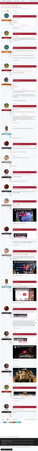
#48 (35, 141)
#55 (35, 279)
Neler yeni (10, 1)
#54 (35, 248)
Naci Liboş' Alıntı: (16, 144)
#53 (35, 227)
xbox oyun (27, 8)
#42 (35, 31)
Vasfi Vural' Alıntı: (16, 281)
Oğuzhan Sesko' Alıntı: (17, 187)
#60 (35, 404)
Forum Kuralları (16, 1)
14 (12, 419)
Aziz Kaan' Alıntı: (16, 201)
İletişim (23, 1)
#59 (35, 385)
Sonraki (15, 419)
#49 (35, 155)
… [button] (11, 419)
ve (18, 137)
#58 (35, 364)
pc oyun (17, 8)
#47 (35, 126)
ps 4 (19, 8)
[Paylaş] (34, 14)
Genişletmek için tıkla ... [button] (24, 24)
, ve (21, 151)
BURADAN (17, 445)
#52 (35, 198)
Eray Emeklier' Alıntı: (17, 16)
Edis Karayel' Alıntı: (16, 106)
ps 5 (21, 8)
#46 (35, 103)
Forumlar (4, 1)
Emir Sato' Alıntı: (16, 33)
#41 (35, 13)
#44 (35, 63)
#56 (35, 306)
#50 (35, 169)
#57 (35, 331)
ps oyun (24, 8)
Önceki (3, 419)
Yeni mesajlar (3, 3)
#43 (35, 45)
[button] (12, 1)
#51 (35, 184)
